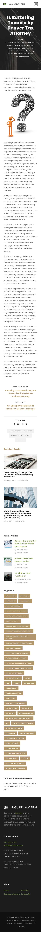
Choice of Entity (12, 621)
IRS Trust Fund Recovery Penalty (19, 718)
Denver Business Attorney (22, 51)
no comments (22, 57)
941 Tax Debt (11, 596)
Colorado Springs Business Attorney (17, 637)
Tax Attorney (11, 758)
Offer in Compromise (14, 728)
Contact (21, 926)
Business (28, 923)
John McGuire (23, 480)
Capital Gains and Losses (16, 611)
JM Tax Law (29, 917)
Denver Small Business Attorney (18, 668)
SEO (18, 920)
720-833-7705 (10, 842)
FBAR (7, 683)
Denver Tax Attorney (16, 54)
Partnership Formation (15, 738)
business (18, 813)
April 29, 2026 (22, 550)
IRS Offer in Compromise (15, 703)
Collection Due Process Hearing (19, 631)
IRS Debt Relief (11, 688)
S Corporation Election (15, 753)
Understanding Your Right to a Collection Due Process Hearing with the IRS (18, 474)
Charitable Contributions (16, 616)
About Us (24, 890)
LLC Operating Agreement (23, 723)
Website (9, 920)
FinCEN (16, 683)
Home (6, 890)
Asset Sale (24, 596)
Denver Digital (29, 920)
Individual (18, 923)
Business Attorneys (12, 894)
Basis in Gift (10, 601)
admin (20, 39)
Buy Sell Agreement (13, 606)
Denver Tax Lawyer (13, 678)
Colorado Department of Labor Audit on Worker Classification (25, 544)
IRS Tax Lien (10, 713)
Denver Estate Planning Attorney (19, 663)
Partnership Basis (27, 733)
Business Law (25, 601)
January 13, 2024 (10, 480)
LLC (7, 723)
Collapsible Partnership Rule (17, 626)
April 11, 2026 (22, 565)
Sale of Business (12, 743)
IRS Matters (10, 698)
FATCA (27, 678)
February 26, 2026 (24, 579)
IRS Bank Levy (29, 683)
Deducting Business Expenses (17, 653)
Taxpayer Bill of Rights (15, 763)
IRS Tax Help (26, 708)
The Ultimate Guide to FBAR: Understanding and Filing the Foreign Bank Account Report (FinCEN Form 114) (17, 514)
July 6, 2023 (8, 521)
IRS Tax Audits (11, 708)
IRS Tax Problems (26, 713)
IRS (35, 923)
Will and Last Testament (15, 768)
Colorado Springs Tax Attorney (19, 643)
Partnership (10, 733)
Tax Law (30, 54)
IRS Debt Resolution (13, 693)
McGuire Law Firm (25, 48)
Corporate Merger (13, 648)
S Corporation (12, 748)
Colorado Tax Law (16, 42)
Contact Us (25, 894)
